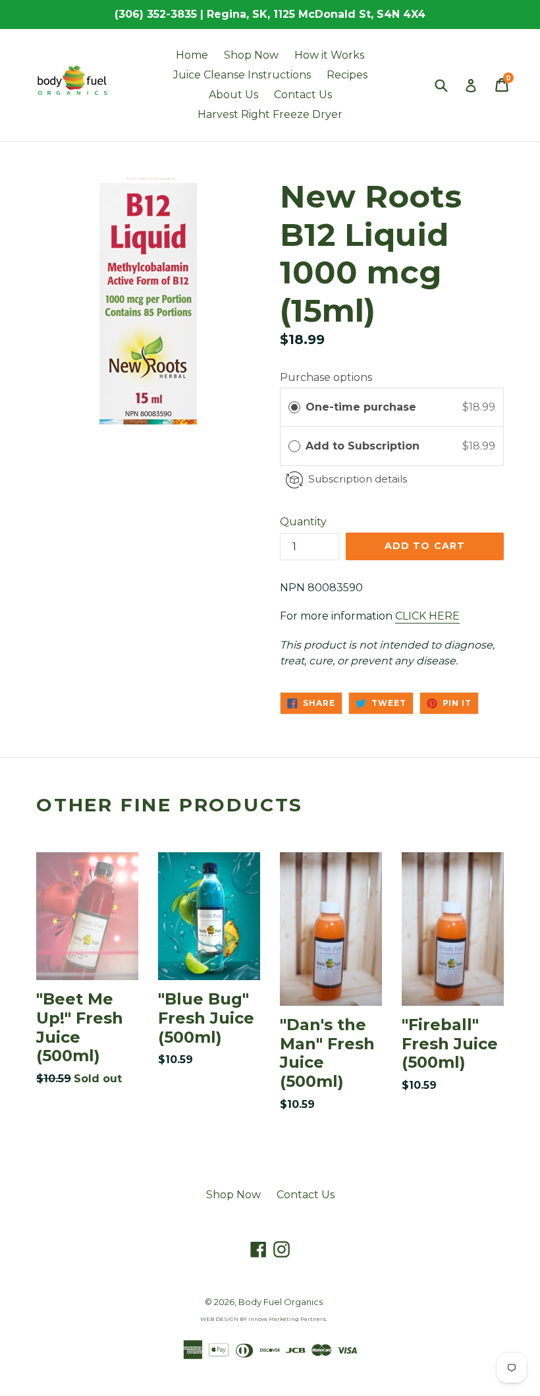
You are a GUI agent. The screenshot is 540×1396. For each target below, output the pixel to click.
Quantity (303, 521)
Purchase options (326, 377)
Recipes (347, 75)
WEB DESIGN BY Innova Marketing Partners (263, 1319)
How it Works (329, 55)
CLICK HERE (427, 616)
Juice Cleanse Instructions (242, 75)
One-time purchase (361, 407)
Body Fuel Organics (280, 1301)
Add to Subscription (364, 446)
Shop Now (251, 55)
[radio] (294, 407)
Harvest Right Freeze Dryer (270, 114)
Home (192, 55)
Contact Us (303, 94)
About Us (233, 94)
